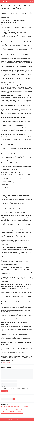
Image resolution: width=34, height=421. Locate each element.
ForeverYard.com (15, 419)
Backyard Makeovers (6, 362)
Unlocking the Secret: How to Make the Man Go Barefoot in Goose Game (13, 409)
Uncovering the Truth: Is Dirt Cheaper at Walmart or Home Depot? (12, 413)
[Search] (14, 399)
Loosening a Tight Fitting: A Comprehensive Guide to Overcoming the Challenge (14, 406)
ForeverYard (4, 1)
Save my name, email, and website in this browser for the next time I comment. (15, 388)
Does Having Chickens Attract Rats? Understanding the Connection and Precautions (15, 414)
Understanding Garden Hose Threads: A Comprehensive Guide (11, 411)
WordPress (24, 419)
